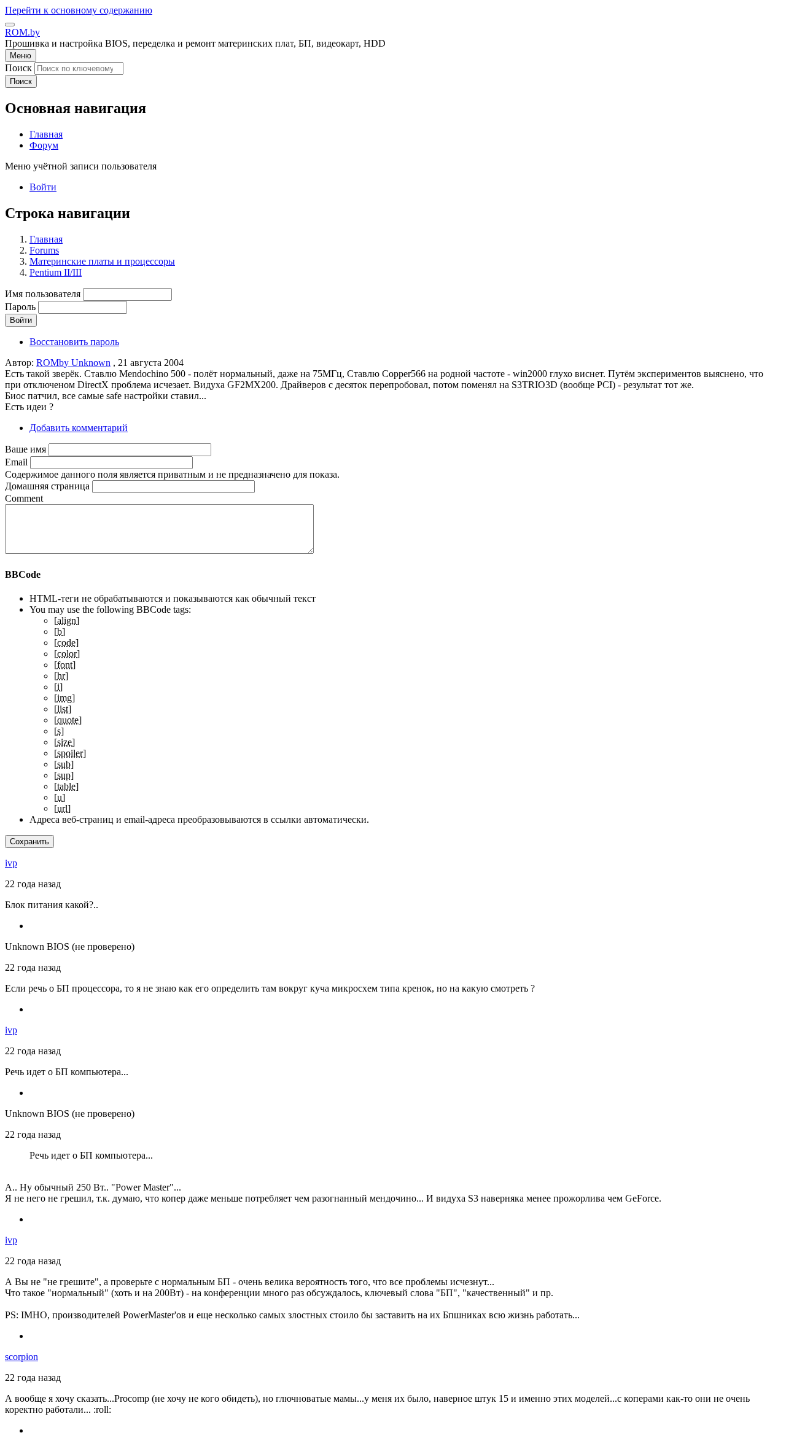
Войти (42, 187)
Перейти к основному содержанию (78, 10)
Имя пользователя (42, 294)
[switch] (10, 24)
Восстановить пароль (74, 341)
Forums (44, 250)
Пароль (20, 306)
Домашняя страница (47, 486)
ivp (11, 863)
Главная (46, 239)
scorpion (21, 1356)
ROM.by (22, 32)
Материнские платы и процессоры (102, 261)
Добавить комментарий (78, 427)
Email (16, 462)
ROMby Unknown (73, 362)
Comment (24, 498)
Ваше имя (25, 449)
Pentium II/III (55, 272)
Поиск (18, 68)
